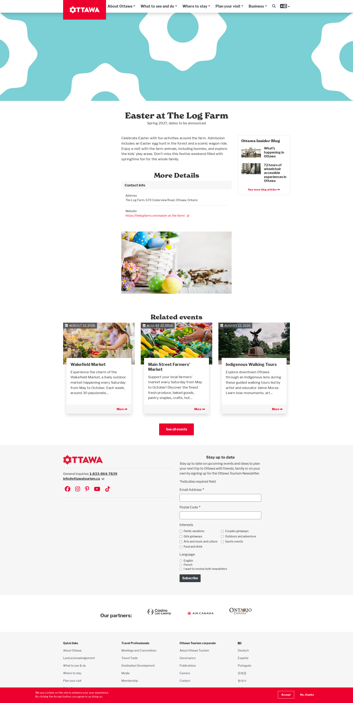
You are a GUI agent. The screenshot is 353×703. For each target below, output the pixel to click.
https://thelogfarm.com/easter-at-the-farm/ (155, 215)
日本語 (242, 673)
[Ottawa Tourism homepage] (84, 10)
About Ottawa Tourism (194, 650)
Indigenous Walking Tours (251, 364)
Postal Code (189, 507)
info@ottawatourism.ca (81, 479)
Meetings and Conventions (138, 650)
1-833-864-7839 (103, 474)
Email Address (191, 490)
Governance (188, 658)
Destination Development (138, 665)
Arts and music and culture (201, 541)
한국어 (242, 680)
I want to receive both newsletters (205, 568)
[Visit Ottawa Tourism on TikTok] (108, 489)
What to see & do (74, 665)
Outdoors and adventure (240, 536)
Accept (286, 694)
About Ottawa (119, 6)
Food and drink (193, 546)
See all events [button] (176, 429)
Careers (185, 673)
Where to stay (194, 6)
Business (256, 6)
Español (243, 658)
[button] (273, 6)
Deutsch (243, 650)
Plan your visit (228, 6)
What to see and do (157, 6)
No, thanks (307, 694)
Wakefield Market (88, 364)
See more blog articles (262, 189)
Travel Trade (129, 658)
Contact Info (135, 185)
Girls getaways (193, 536)
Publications (188, 665)
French (188, 564)
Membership (129, 680)
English (188, 560)
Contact (185, 680)
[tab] (176, 185)
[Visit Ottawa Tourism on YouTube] (97, 489)
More (120, 409)
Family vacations (194, 531)
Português (244, 665)
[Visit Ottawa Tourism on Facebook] (67, 489)
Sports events (234, 541)
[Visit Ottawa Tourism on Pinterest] (87, 489)
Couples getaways (237, 531)
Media (125, 673)
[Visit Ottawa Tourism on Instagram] (78, 489)
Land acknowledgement (79, 658)
